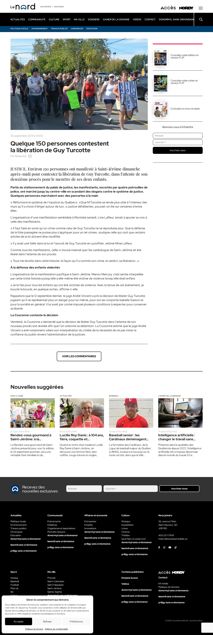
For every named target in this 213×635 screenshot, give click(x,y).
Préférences (76, 621)
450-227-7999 (166, 535)
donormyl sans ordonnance (177, 19)
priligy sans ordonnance (23, 550)
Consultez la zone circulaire (185, 108)
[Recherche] (198, 19)
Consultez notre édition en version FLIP (185, 56)
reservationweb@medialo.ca (172, 538)
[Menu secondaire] (201, 8)
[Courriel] (30, 156)
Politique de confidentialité (56, 629)
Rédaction (21, 156)
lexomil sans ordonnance (23, 544)
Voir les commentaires (79, 356)
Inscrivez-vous (178, 150)
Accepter (19, 621)
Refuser (47, 621)
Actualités (66, 396)
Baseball (114, 396)
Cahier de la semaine (169, 396)
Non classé (16, 396)
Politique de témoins (34, 629)
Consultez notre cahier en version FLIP (184, 82)
